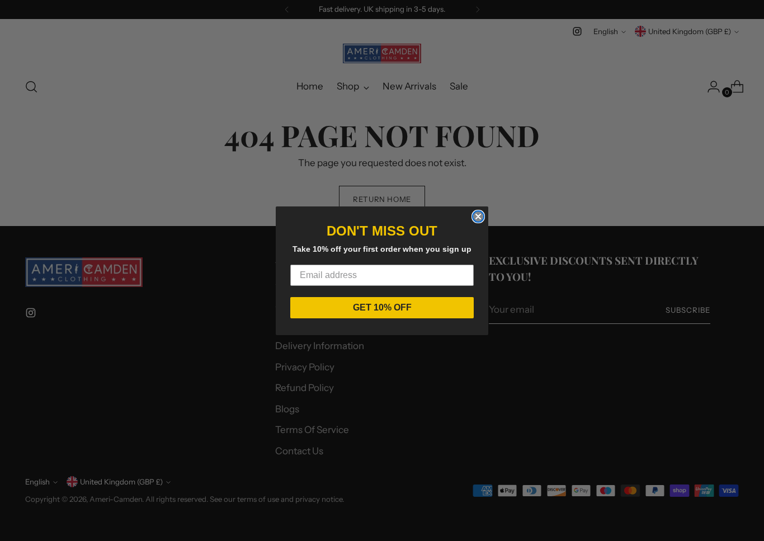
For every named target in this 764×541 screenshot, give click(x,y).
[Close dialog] (478, 216)
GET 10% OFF (382, 307)
